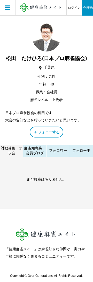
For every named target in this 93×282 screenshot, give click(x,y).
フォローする (49, 132)
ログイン (74, 8)
